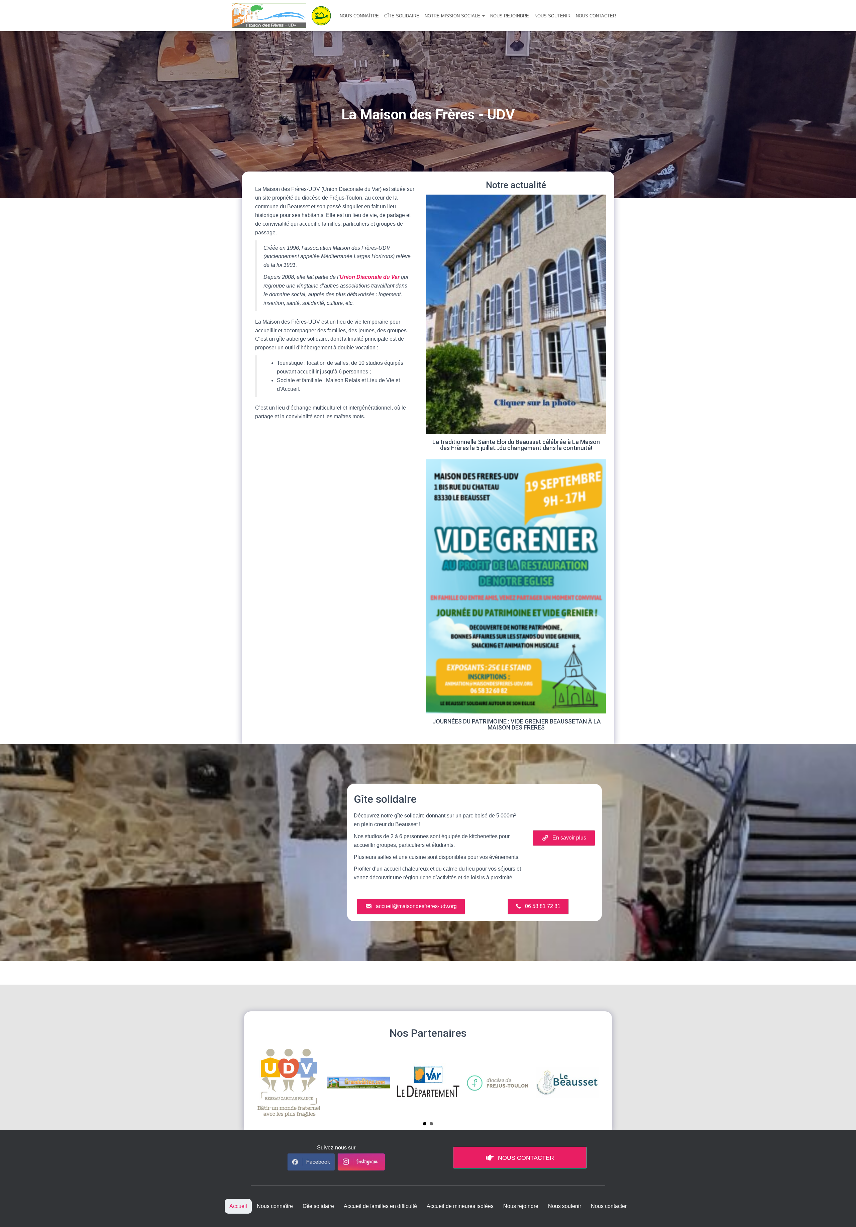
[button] (483, 15)
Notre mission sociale (453, 15)
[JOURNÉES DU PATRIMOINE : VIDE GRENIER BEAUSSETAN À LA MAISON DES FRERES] (516, 597)
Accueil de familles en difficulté (380, 1206)
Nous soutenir (552, 15)
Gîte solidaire (401, 15)
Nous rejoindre (509, 15)
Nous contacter (596, 15)
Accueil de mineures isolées (460, 1206)
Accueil (238, 1206)
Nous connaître (359, 15)
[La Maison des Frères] (284, 15)
